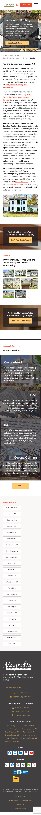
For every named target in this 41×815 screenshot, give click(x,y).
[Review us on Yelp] (34, 764)
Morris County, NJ (12, 729)
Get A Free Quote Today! (20, 240)
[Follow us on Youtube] (31, 753)
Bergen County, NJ (11, 738)
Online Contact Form (22, 711)
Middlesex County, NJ (29, 729)
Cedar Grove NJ (12, 545)
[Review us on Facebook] (12, 764)
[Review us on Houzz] (28, 764)
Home (5, 55)
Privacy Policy (20, 804)
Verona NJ (12, 514)
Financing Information (22, 715)
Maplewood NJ (12, 638)
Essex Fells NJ (12, 532)
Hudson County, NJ (12, 735)
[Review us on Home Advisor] (23, 764)
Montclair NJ (11, 539)
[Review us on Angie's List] (6, 764)
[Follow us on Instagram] (26, 752)
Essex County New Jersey (11, 58)
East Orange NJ (11, 557)
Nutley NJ (11, 570)
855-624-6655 (21, 182)
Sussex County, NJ (29, 726)
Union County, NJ (29, 735)
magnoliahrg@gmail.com (22, 697)
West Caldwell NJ (12, 594)
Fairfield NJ (12, 588)
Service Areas (14, 55)
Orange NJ (12, 600)
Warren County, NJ (29, 732)
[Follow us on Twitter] (15, 752)
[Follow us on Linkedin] (20, 752)
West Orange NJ (12, 582)
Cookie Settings (20, 796)
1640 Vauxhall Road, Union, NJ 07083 (20, 687)
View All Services (20, 486)
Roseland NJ (11, 526)
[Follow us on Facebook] (9, 752)
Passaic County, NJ (12, 732)
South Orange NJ (12, 551)
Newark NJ (12, 576)
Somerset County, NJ (12, 741)
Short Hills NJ (12, 613)
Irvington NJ (12, 619)
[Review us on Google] (17, 764)
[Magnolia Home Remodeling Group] (9, 5)
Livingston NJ (12, 631)
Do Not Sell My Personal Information (20, 800)
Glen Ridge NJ (12, 607)
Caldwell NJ (12, 625)
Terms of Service (20, 808)
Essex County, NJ (12, 726)
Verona (24, 58)
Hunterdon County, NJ (29, 738)
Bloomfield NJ (12, 520)
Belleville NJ (12, 644)
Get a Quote (26, 5)
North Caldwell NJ (11, 508)
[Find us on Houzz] (20, 779)
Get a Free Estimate (22, 708)
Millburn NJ (12, 563)
